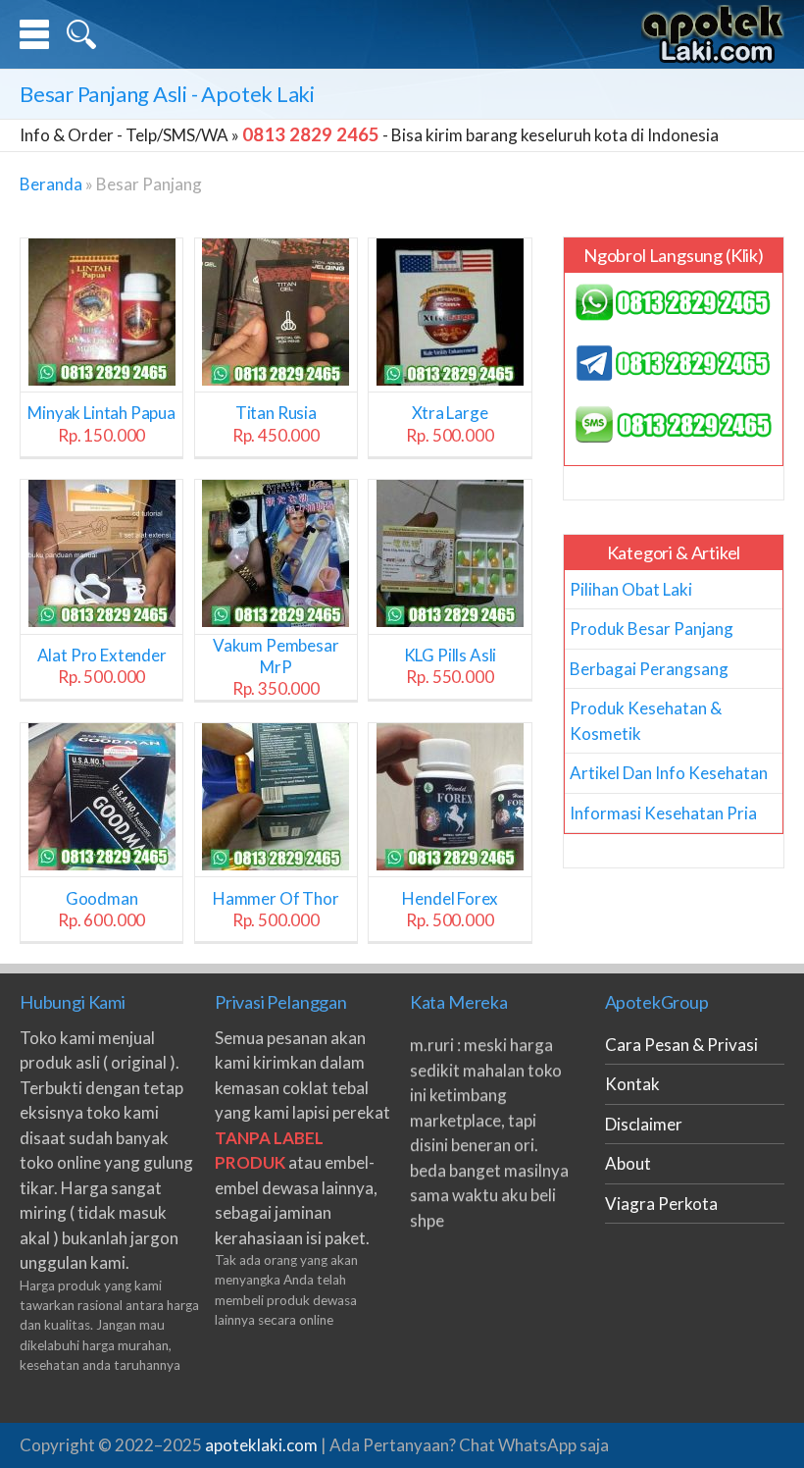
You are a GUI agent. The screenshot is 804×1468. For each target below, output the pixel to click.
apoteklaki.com (261, 1445)
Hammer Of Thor (276, 909)
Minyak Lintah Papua (101, 423)
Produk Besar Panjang (651, 628)
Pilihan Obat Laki (631, 589)
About (628, 1163)
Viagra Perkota (661, 1203)
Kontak (632, 1084)
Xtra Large (449, 423)
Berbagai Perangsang (649, 668)
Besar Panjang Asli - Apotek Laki (167, 93)
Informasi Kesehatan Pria (663, 813)
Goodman (101, 909)
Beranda (51, 184)
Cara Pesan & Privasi (681, 1044)
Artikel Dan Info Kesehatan (669, 772)
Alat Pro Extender (102, 666)
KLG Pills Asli (450, 666)
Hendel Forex (449, 909)
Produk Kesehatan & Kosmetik (646, 721)
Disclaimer (643, 1124)
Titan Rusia (276, 423)
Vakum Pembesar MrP (276, 667)
